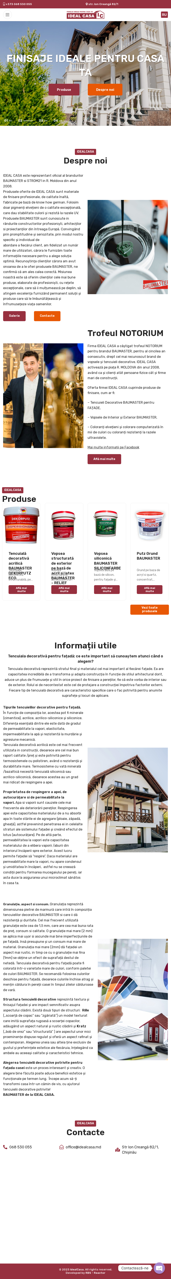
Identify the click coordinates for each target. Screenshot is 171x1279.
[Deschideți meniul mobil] (7, 14)
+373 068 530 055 (18, 4)
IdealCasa (77, 1269)
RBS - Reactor (95, 1272)
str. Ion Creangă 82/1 (103, 4)
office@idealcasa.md (83, 1147)
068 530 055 (20, 1147)
